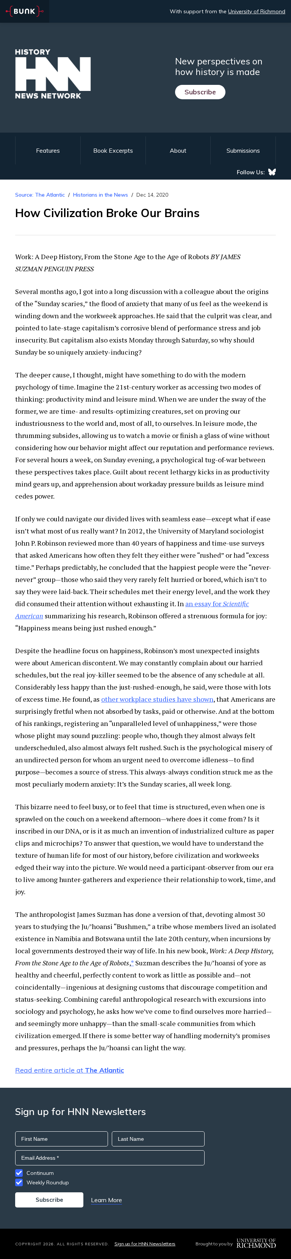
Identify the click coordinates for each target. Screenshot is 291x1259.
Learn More (106, 1200)
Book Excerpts (113, 150)
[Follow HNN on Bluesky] (272, 172)
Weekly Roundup (48, 1182)
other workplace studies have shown (157, 699)
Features (48, 150)
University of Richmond (256, 11)
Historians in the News (100, 194)
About (178, 150)
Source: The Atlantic (40, 194)
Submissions (243, 150)
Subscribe (200, 92)
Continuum (40, 1173)
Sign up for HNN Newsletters (144, 1243)
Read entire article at (69, 1070)
